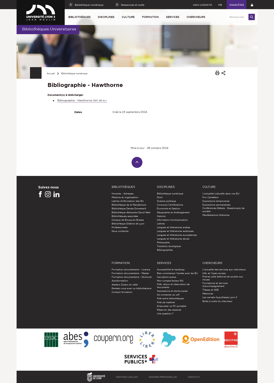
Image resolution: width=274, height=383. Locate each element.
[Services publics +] (141, 359)
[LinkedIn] (56, 194)
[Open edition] (200, 340)
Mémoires (207, 293)
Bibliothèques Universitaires (49, 29)
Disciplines (106, 16)
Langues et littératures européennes (177, 235)
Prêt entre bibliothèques (170, 298)
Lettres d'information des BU (128, 201)
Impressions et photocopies (172, 291)
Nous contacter (120, 231)
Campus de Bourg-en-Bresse (128, 220)
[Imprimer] (217, 73)
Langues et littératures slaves (173, 238)
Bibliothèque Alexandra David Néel (131, 212)
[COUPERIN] (114, 340)
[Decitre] (231, 340)
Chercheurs (196, 16)
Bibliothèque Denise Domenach (129, 208)
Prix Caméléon (210, 197)
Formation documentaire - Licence (131, 269)
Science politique (166, 201)
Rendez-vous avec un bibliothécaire (131, 288)
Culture (128, 16)
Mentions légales (127, 377)
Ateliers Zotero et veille (125, 284)
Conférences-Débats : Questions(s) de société (223, 209)
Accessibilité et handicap (171, 269)
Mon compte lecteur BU (170, 280)
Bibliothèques (79, 16)
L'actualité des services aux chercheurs (224, 269)
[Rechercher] (251, 17)
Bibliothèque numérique (74, 73)
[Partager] (223, 73)
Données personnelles (163, 377)
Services (172, 16)
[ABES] (76, 340)
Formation (150, 16)
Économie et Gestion (168, 208)
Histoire (161, 216)
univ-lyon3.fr (202, 5)
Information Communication (172, 220)
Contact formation (122, 292)
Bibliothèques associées (125, 216)
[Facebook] (40, 194)
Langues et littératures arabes (173, 227)
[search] (240, 17)
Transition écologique (169, 246)
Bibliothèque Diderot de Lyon (128, 223)
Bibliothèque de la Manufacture (129, 205)
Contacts (194, 377)
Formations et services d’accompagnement (215, 284)
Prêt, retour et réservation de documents (173, 285)
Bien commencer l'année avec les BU (177, 273)
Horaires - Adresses (122, 193)
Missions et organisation (125, 197)
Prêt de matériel (166, 302)
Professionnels (119, 227)
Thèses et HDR (210, 290)
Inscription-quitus (166, 277)
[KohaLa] (168, 340)
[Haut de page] (137, 162)
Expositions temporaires (215, 201)
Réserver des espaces (169, 310)
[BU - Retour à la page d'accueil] (41, 12)
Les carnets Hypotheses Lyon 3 (219, 297)
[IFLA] (51, 340)
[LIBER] (147, 340)
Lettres (161, 223)
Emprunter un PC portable (171, 306)
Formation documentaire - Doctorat (132, 277)
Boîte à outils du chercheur (217, 301)
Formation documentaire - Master (130, 273)
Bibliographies (165, 250)
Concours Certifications (170, 205)
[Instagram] (48, 194)
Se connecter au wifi (168, 294)
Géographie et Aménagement (173, 212)
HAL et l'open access (214, 273)
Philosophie (163, 242)
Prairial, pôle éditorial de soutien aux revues (222, 278)
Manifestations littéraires (215, 215)
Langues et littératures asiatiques (175, 231)
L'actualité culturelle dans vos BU (220, 193)
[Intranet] (251, 4)
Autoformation (120, 280)
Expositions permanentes (216, 205)
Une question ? (165, 313)
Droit (160, 197)
